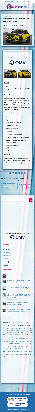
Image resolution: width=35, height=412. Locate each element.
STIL (4, 265)
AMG (26, 328)
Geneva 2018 (19, 334)
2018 (14, 180)
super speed (30, 180)
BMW (17, 180)
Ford (24, 332)
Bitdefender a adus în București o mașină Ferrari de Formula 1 (18, 281)
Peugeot (6, 344)
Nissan (29, 341)
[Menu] (2, 7)
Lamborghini (26, 337)
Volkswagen (25, 354)
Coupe (25, 330)
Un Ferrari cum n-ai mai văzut (15, 275)
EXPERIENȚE (6, 252)
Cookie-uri (24, 394)
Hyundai (17, 337)
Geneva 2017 (10, 334)
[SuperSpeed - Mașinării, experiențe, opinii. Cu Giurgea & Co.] (16, 6)
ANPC (28, 394)
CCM (28, 409)
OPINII (4, 262)
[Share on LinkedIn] (25, 173)
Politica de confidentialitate (15, 394)
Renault (24, 346)
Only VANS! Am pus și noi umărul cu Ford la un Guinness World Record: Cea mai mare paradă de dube (19, 295)
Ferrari (16, 332)
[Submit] (30, 200)
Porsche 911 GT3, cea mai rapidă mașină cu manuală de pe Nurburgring (19, 303)
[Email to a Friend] (19, 173)
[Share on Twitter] (16, 173)
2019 (10, 328)
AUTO (4, 249)
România (6, 349)
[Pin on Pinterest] (22, 173)
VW (5, 356)
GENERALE (6, 255)
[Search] (33, 6)
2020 (19, 328)
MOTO (4, 259)
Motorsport (20, 341)
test (8, 354)
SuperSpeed (22, 25)
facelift (9, 332)
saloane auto (16, 349)
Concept (17, 330)
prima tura (24, 344)
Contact (6, 394)
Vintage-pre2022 (7, 16)
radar (15, 347)
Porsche (14, 344)
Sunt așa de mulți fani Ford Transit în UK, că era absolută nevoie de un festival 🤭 (19, 288)
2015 (8, 325)
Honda (10, 337)
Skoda (27, 349)
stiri (27, 180)
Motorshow (8, 341)
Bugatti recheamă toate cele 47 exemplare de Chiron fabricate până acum (9, 186)
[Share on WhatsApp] (10, 173)
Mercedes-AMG (8, 339)
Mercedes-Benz (22, 339)
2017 (12, 180)
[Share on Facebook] (13, 173)
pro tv (24, 180)
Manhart (20, 180)
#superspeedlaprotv (5, 180)
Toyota (14, 354)
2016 (13, 325)
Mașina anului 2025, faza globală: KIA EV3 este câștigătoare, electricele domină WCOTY (19, 310)
